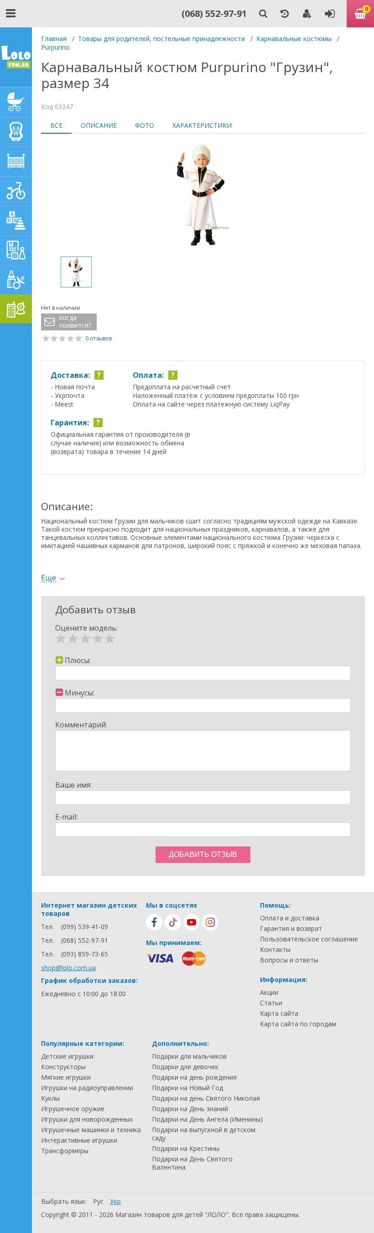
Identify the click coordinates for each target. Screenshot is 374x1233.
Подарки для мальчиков (189, 1056)
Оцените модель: (86, 628)
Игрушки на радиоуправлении (87, 1088)
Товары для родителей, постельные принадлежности (161, 38)
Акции (269, 992)
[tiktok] (173, 922)
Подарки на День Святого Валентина (192, 1163)
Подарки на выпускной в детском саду (203, 1134)
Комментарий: (81, 725)
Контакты (275, 950)
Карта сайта (279, 1013)
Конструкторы (63, 1067)
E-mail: (66, 817)
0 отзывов (98, 338)
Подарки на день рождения (194, 1077)
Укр (115, 1201)
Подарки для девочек (185, 1067)
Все (56, 125)
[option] (203, 196)
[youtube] (191, 922)
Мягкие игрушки (66, 1077)
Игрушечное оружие (72, 1109)
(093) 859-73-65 (84, 954)
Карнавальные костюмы (294, 38)
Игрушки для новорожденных (87, 1119)
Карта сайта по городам (298, 1024)
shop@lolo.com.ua (68, 967)
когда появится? (75, 321)
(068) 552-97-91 (214, 13)
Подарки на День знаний (190, 1109)
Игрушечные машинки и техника (91, 1130)
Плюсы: (78, 660)
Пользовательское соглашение (309, 939)
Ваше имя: (73, 785)
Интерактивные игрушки (79, 1140)
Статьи (271, 1003)
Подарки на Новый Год (187, 1088)
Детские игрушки (67, 1056)
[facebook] (154, 922)
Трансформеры (64, 1151)
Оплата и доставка (289, 918)
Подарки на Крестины (185, 1148)
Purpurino (55, 47)
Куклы (50, 1098)
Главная (54, 38)
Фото (144, 125)
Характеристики (202, 125)
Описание (99, 125)
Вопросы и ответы (289, 960)
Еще (48, 578)
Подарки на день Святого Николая (206, 1098)
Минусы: (79, 693)
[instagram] (210, 922)
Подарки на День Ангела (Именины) (207, 1119)
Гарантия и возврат (291, 929)
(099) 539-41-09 (84, 926)
